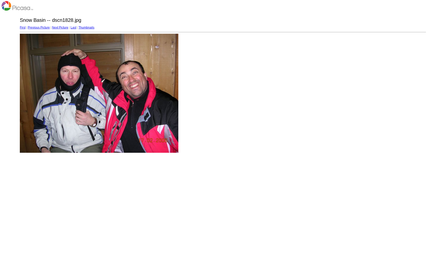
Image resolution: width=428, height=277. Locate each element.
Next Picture (60, 27)
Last (73, 27)
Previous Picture (39, 27)
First (23, 27)
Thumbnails (86, 27)
